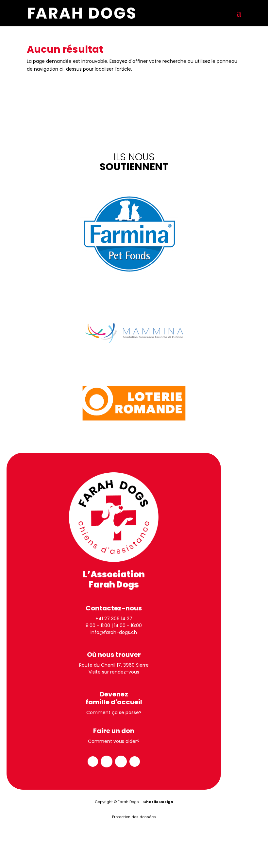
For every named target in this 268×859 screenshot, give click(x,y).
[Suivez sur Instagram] (106, 761)
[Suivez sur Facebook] (93, 761)
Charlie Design (158, 801)
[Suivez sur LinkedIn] (121, 761)
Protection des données (134, 816)
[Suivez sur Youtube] (134, 761)
